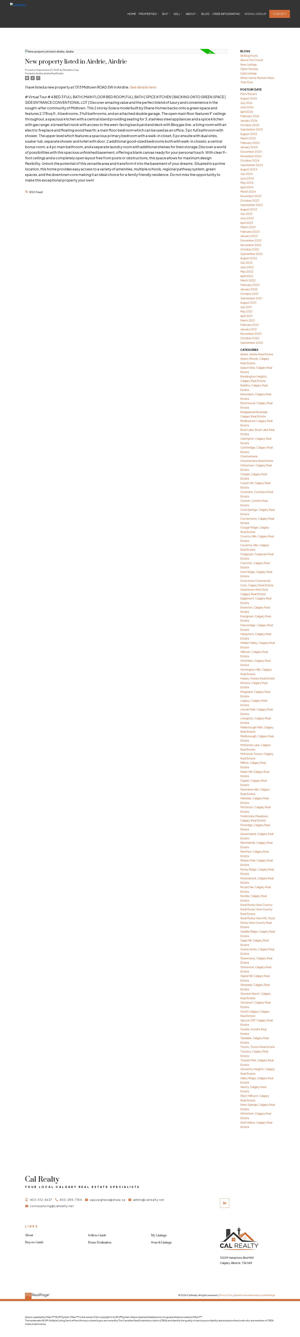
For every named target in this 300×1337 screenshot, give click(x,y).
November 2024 (251, 156)
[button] (255, 14)
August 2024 (248, 169)
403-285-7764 (71, 1199)
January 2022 (249, 289)
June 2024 (247, 178)
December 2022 (251, 240)
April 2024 (246, 187)
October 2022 (249, 249)
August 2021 (248, 302)
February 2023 (249, 231)
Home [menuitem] (131, 14)
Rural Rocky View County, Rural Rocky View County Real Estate (256, 909)
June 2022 (247, 267)
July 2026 (246, 103)
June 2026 (247, 107)
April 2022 (246, 276)
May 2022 (246, 271)
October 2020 (249, 338)
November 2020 (251, 333)
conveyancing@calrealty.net (52, 1206)
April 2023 (246, 223)
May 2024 (246, 182)
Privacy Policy (226, 1295)
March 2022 (248, 280)
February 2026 (249, 116)
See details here (143, 87)
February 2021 (249, 325)
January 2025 (249, 147)
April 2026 (246, 111)
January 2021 (248, 329)
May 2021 (246, 311)
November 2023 (250, 196)
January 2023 (248, 236)
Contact (279, 13)
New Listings (248, 64)
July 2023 (246, 213)
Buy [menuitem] (165, 14)
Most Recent (248, 94)
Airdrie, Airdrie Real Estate (49, 73)
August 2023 (248, 209)
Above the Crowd (251, 60)
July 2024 (246, 174)
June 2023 (247, 218)
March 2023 (248, 227)
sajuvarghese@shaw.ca (107, 1199)
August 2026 (248, 98)
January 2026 (248, 120)
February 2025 (250, 143)
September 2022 (251, 254)
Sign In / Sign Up (255, 13)
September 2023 (251, 205)
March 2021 (247, 320)
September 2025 (251, 129)
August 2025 (248, 134)
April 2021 (246, 316)
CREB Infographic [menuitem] (226, 14)
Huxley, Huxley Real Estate (257, 678)
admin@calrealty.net (148, 1199)
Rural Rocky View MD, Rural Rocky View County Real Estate (257, 922)
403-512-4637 (41, 1199)
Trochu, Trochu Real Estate (257, 1047)
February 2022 (250, 285)
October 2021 (249, 293)
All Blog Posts (249, 55)
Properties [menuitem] (148, 14)
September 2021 (251, 298)
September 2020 (251, 342)
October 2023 (249, 200)
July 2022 (246, 262)
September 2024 (251, 165)
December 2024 (251, 151)
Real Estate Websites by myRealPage (255, 1295)
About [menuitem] (191, 14)
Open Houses (249, 69)
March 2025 (248, 138)
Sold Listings (248, 73)
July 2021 (246, 307)
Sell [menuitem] (176, 14)
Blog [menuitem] (205, 14)
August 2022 (248, 258)
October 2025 (249, 125)
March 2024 (248, 191)
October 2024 (249, 160)
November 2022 (250, 245)
